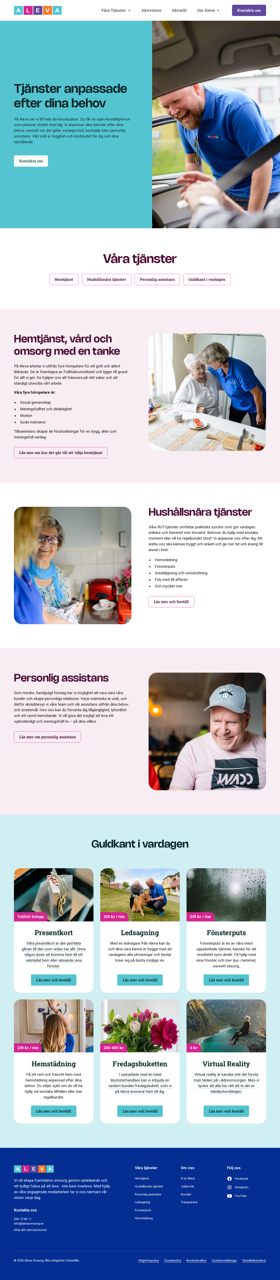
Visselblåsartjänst (254, 1260)
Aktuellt (179, 10)
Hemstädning (144, 1218)
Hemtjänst (142, 1178)
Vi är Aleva (188, 1178)
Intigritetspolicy (149, 1260)
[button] (116, 10)
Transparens (189, 1202)
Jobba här (187, 1186)
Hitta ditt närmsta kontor (30, 1230)
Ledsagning (142, 1202)
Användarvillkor (196, 1260)
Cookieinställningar (224, 1260)
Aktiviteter (151, 10)
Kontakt (186, 1194)
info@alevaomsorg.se (29, 1223)
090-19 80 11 (23, 1219)
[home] (37, 10)
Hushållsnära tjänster (149, 1186)
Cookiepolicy (172, 1260)
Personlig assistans (148, 1194)
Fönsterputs (143, 1210)
